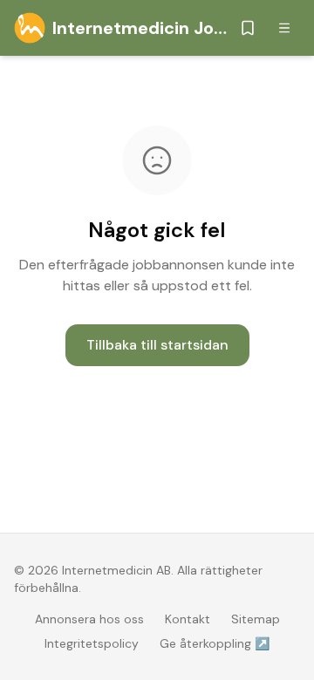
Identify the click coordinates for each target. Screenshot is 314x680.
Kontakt (187, 619)
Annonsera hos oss (89, 619)
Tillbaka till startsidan (157, 345)
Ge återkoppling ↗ (215, 643)
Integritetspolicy (91, 643)
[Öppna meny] (284, 28)
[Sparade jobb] (247, 27)
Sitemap (255, 619)
